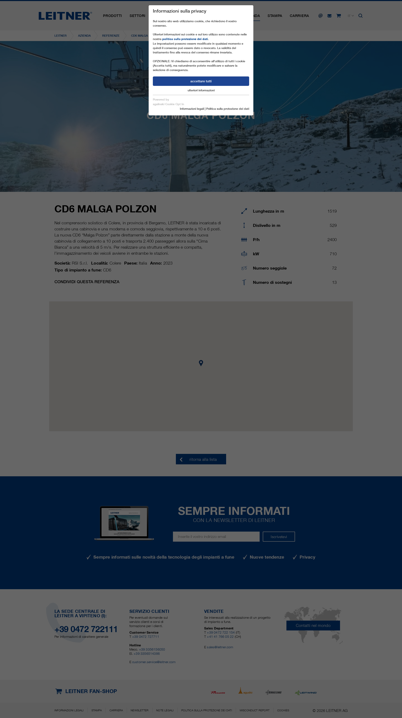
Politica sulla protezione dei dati (227, 108)
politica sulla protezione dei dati (185, 39)
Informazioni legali (192, 108)
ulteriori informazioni (201, 90)
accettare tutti (201, 81)
